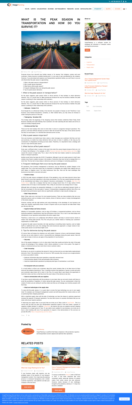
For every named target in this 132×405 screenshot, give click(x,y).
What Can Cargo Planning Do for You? (33, 368)
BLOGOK (77, 9)
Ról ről (27, 9)
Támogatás (70, 9)
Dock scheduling (97, 106)
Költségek (51, 9)
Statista (68, 374)
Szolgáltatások (41, 9)
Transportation (90, 65)
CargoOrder (47, 306)
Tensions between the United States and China (64, 151)
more (87, 50)
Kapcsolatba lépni (85, 9)
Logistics (89, 62)
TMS (87, 106)
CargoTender (70, 302)
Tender (88, 110)
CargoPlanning (37, 72)
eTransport (97, 9)
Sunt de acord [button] (124, 399)
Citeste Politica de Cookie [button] (20, 402)
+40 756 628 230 (115, 1)
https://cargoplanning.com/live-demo (41, 312)
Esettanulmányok (60, 9)
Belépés (108, 9)
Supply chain (90, 67)
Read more (28, 387)
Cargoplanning (40, 371)
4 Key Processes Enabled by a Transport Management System (96, 86)
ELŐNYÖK (33, 9)
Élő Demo (117, 9)
